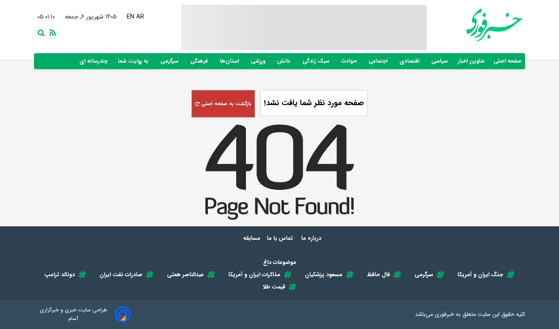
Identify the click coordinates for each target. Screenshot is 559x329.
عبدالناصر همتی (185, 274)
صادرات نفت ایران (120, 274)
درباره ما (312, 238)
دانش (284, 61)
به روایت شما (134, 61)
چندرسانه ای (94, 61)
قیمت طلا (274, 286)
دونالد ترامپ (59, 274)
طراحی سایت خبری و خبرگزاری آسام (73, 314)
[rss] (51, 32)
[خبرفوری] (474, 25)
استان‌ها (230, 61)
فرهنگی (200, 61)
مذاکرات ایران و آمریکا (254, 274)
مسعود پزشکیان (324, 274)
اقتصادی (410, 61)
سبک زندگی (316, 61)
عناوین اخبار (471, 61)
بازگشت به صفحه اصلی (225, 104)
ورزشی (259, 61)
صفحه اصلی (508, 61)
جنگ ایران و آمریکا (480, 274)
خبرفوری (444, 314)
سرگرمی (170, 61)
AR (139, 17)
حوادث (349, 61)
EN (129, 17)
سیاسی (440, 61)
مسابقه (251, 238)
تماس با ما (281, 238)
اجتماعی (379, 61)
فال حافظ (378, 274)
